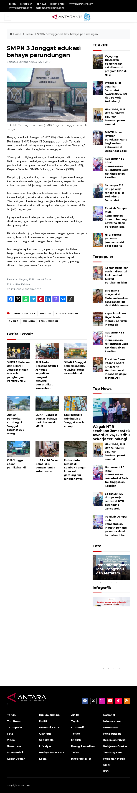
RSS (106, 771)
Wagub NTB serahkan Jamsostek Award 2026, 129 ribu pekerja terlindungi (111, 433)
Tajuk (75, 721)
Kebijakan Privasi (114, 740)
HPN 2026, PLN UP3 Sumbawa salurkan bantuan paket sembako (115, 117)
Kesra (29, 34)
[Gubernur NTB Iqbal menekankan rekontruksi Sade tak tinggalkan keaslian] (98, 164)
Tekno (75, 733)
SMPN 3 (13, 321)
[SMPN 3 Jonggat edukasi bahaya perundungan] (111, 410)
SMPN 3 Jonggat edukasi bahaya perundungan (67, 34)
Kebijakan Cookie (115, 746)
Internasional (112, 721)
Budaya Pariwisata (51, 752)
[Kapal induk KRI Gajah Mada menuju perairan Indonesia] (98, 318)
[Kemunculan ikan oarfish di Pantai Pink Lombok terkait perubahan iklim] (98, 273)
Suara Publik (15, 752)
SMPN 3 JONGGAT (24, 313)
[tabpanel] (111, 567)
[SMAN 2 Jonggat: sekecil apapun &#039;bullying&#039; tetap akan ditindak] (75, 350)
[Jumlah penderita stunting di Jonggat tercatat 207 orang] (18, 403)
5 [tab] (122, 583)
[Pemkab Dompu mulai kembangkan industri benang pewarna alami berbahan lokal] (98, 213)
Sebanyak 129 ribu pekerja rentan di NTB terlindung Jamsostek (114, 193)
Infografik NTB (81, 758)
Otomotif (77, 727)
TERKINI (100, 45)
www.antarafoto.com (20, 7)
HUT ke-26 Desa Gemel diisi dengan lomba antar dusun (46, 466)
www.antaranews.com (81, 3)
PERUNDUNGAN (48, 321)
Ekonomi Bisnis (49, 727)
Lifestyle (45, 746)
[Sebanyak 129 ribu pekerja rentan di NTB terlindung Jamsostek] (98, 190)
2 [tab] (106, 583)
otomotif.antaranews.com (49, 7)
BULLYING (28, 321)
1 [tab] (100, 583)
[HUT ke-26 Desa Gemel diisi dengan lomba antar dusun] (47, 448)
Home (17, 34)
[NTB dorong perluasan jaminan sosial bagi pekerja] (98, 240)
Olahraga (45, 733)
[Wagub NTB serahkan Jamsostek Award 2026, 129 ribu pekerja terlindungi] (98, 88)
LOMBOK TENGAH (67, 313)
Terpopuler (26, 3)
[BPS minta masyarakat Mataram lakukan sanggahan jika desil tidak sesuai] (98, 295)
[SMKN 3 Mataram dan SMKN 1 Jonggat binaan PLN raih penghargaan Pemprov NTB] (18, 350)
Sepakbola (46, 740)
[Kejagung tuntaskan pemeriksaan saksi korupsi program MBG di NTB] (98, 61)
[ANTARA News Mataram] (72, 17)
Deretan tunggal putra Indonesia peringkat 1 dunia (111, 652)
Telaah (75, 752)
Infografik (102, 588)
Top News (40, 3)
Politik (43, 721)
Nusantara (14, 746)
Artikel (75, 715)
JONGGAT (46, 313)
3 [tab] (111, 583)
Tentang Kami (57, 3)
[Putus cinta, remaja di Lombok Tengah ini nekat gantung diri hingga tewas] (75, 448)
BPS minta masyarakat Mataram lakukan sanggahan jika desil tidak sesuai (116, 298)
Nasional (109, 715)
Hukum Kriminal (49, 715)
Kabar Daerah (16, 758)
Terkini (12, 3)
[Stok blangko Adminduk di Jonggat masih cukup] (75, 403)
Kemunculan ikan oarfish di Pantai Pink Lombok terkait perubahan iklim (116, 275)
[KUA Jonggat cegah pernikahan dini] (18, 448)
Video (11, 740)
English (76, 740)
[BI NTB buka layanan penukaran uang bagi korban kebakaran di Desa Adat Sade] (98, 137)
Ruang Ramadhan (83, 746)
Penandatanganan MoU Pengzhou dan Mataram (113, 569)
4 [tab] (116, 583)
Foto (97, 546)
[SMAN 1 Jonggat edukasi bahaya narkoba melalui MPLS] (47, 403)
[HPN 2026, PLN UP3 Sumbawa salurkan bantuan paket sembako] (98, 114)
